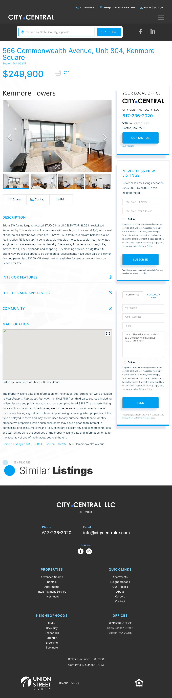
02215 (62, 444)
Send (140, 402)
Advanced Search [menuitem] (52, 577)
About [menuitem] (120, 591)
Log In (148, 7)
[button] (109, 32)
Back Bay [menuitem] (52, 628)
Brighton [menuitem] (52, 637)
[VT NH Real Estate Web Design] (36, 683)
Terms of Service (143, 418)
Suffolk (38, 444)
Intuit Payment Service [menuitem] (52, 591)
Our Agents (128, 146)
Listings (18, 444)
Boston (50, 444)
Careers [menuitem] (120, 596)
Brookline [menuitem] (52, 642)
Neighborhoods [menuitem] (120, 582)
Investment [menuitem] (52, 596)
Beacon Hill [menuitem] (52, 633)
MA (28, 444)
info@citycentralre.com (119, 7)
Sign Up (158, 7)
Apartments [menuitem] (51, 586)
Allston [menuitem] (52, 623)
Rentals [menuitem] (52, 582)
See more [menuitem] (52, 647)
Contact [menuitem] (120, 601)
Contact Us (140, 137)
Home (6, 444)
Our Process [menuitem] (120, 586)
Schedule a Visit (153, 296)
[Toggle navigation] (161, 17)
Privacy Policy (145, 246)
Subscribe (140, 259)
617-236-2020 (87, 7)
